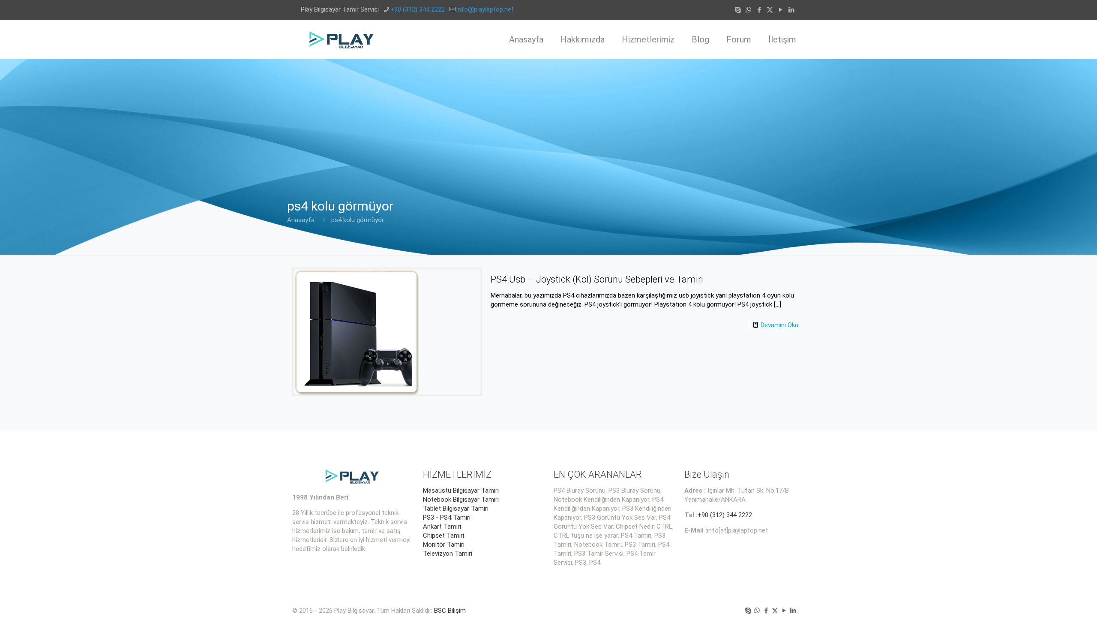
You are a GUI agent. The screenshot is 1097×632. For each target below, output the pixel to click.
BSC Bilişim (450, 610)
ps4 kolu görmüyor (357, 220)
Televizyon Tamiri (447, 553)
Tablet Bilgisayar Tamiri (456, 508)
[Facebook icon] (759, 10)
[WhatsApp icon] (748, 10)
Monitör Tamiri (444, 544)
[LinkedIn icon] (791, 10)
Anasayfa (301, 220)
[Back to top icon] (1056, 614)
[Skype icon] (737, 10)
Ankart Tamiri (442, 526)
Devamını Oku (779, 325)
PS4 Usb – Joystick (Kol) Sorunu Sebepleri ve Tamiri (597, 279)
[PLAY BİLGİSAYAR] (342, 39)
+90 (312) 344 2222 (417, 9)
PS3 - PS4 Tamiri (447, 517)
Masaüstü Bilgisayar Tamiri (461, 490)
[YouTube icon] (780, 10)
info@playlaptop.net (485, 9)
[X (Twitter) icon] (770, 10)
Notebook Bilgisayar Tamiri (461, 499)
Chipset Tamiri (443, 535)
